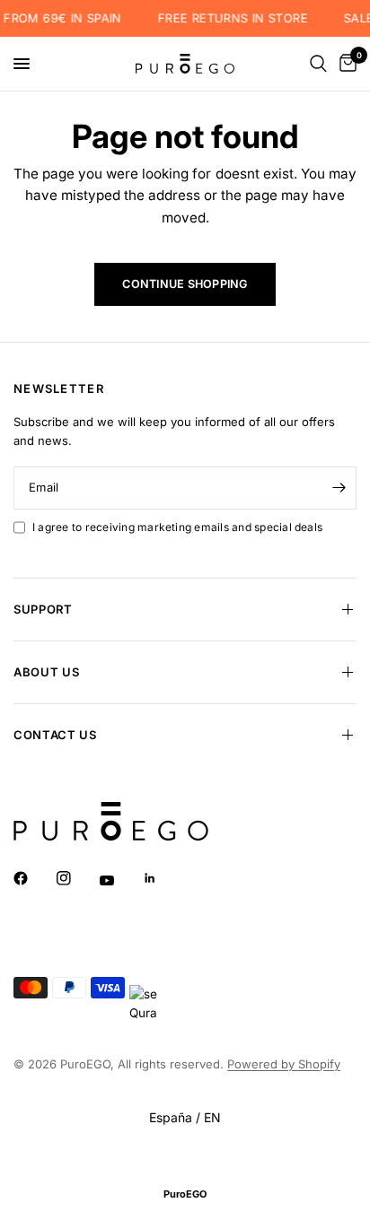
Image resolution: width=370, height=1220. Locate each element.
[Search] (318, 64)
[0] (345, 64)
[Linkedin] (162, 878)
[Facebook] (33, 878)
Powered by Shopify (283, 1064)
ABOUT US (46, 672)
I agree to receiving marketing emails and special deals (177, 527)
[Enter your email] (339, 488)
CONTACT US (55, 735)
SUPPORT (43, 609)
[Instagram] (76, 878)
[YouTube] (119, 881)
